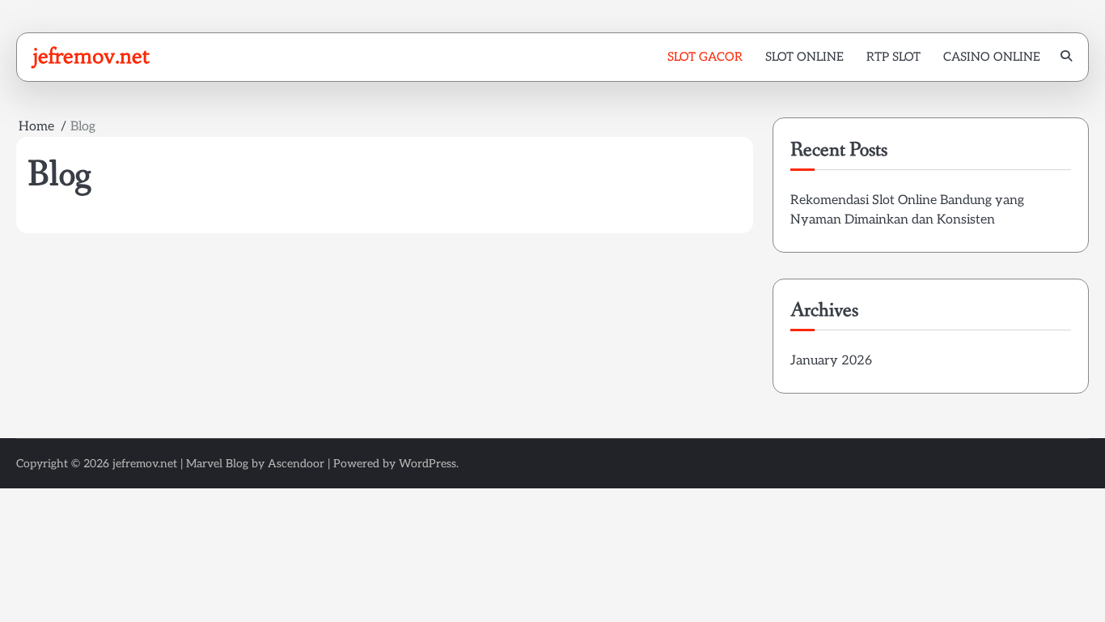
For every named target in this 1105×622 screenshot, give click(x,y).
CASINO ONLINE (991, 56)
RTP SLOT (893, 56)
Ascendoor (296, 464)
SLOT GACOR (705, 56)
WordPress (427, 464)
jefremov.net (91, 56)
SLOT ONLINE (804, 56)
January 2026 (831, 361)
